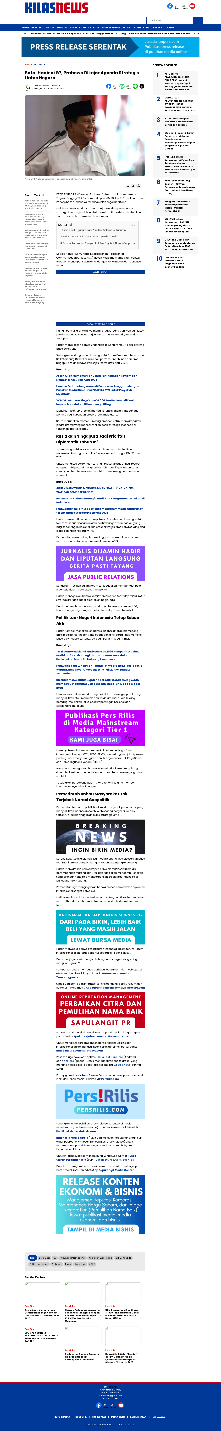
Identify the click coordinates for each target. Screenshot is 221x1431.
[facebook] (170, 8)
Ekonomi (62, 27)
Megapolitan (78, 27)
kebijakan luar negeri (100, 1257)
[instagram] (185, 8)
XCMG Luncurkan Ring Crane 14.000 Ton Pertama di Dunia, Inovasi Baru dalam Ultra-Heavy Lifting (96, 402)
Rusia (68, 1264)
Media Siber (118, 1416)
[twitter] (178, 8)
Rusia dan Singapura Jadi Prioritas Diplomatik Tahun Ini (94, 230)
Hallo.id (102, 1057)
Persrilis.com (110, 1079)
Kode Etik (81, 1416)
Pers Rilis (159, 27)
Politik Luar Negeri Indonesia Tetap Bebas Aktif (90, 236)
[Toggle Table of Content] (131, 225)
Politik (49, 27)
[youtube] (192, 8)
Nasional (37, 27)
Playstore (117, 1057)
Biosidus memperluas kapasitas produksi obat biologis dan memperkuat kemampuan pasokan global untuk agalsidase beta (98, 684)
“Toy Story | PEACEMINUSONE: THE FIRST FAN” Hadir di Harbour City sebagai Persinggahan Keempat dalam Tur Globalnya (179, 81)
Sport (126, 27)
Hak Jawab (158, 1416)
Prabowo (56, 1264)
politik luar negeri (39, 1264)
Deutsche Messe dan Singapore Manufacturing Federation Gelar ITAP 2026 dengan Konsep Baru (180, 244)
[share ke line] (136, 88)
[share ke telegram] (129, 88)
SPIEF (91, 1264)
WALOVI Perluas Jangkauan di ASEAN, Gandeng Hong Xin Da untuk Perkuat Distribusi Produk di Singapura (179, 225)
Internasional (142, 27)
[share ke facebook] (109, 88)
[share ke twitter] (116, 88)
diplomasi (44, 1257)
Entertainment (111, 27)
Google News (122, 1065)
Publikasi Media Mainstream (76, 1131)
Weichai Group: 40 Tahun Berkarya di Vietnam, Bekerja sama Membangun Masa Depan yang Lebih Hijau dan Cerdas (180, 140)
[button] (128, 186)
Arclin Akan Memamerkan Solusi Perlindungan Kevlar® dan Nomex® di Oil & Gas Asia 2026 (96, 378)
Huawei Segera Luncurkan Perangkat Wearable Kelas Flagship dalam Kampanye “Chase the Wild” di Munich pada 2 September (99, 669)
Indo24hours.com (68, 1050)
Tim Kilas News (40, 85)
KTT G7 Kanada (123, 1257)
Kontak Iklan (138, 1416)
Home (25, 27)
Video (170, 27)
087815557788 (124, 1160)
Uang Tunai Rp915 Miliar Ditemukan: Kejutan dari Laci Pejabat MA (131, 33)
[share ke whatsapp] (122, 88)
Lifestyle (93, 27)
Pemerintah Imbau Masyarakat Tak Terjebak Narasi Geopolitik (99, 243)
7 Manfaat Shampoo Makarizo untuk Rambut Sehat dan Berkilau (179, 121)
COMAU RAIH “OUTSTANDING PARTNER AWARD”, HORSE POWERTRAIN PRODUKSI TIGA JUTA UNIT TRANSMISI (180, 104)
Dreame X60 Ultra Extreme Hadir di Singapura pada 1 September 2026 (175, 262)
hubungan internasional (72, 1257)
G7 (54, 1257)
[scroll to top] (211, 1426)
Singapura (80, 1264)
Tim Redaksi (99, 1416)
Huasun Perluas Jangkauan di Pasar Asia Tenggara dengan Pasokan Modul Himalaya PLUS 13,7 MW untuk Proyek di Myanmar (97, 390)
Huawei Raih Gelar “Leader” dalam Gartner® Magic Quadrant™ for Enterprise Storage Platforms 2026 (99, 511)
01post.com (95, 1050)
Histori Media (62, 1416)
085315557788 (105, 1160)
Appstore (68, 1061)
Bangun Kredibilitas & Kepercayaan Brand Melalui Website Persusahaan (177, 206)
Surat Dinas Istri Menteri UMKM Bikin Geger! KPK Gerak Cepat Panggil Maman (46, 33)
